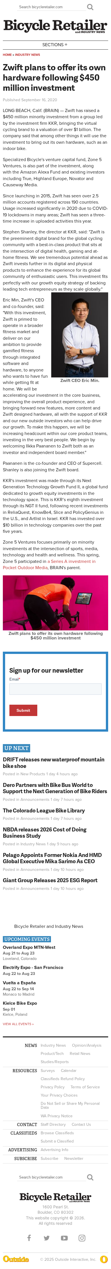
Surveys (48, 1070)
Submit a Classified (57, 1141)
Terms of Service (85, 1087)
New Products (32, 774)
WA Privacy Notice (57, 1116)
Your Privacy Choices (59, 1095)
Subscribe (49, 1158)
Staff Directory (53, 1124)
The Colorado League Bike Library (44, 810)
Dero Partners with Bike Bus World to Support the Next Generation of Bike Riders (55, 788)
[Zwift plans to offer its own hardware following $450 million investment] (55, 629)
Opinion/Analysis (87, 1045)
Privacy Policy (53, 1087)
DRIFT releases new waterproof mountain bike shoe (53, 762)
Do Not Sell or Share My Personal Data (70, 1105)
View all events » (18, 1024)
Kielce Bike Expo (20, 1003)
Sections (54, 44)
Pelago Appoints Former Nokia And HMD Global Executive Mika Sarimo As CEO (52, 858)
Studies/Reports (55, 1061)
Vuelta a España (19, 983)
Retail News (80, 1053)
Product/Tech (52, 1053)
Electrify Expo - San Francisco (33, 967)
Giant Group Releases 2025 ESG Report (50, 880)
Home (7, 55)
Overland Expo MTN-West (29, 947)
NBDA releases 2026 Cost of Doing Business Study (45, 832)
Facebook (29, 1238)
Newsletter (73, 1158)
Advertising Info (54, 1149)
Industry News (27, 55)
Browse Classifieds (57, 1133)
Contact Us (81, 1124)
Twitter (46, 1238)
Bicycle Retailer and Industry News (48, 926)
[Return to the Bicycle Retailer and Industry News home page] (55, 32)
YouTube (64, 1238)
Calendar (69, 1070)
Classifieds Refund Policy (63, 1078)
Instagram (82, 1238)
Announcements (35, 799)
